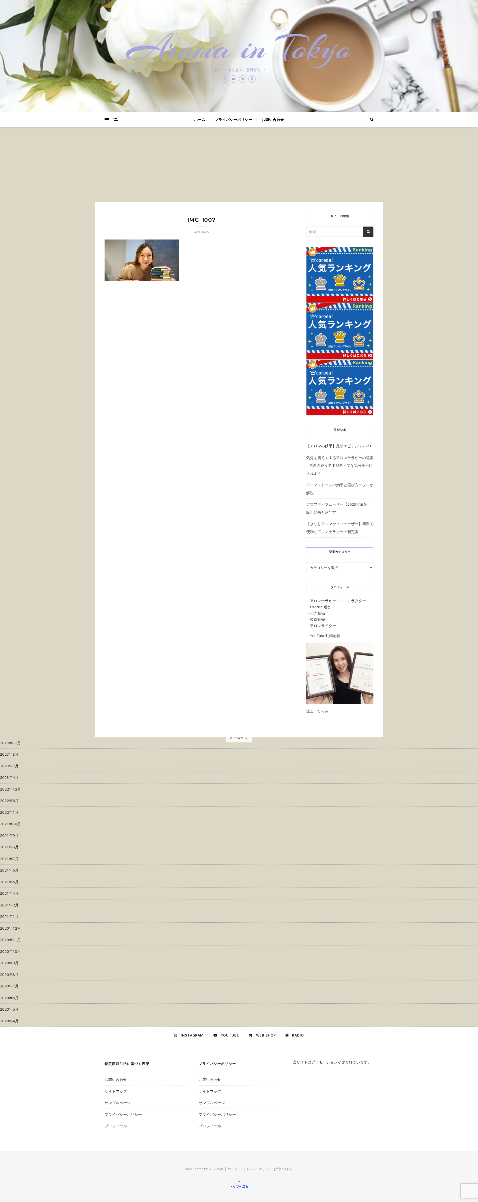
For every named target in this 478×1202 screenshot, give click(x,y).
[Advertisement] (239, 164)
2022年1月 (9, 812)
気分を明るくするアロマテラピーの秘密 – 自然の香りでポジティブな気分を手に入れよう (339, 465)
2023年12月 (10, 742)
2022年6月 (9, 800)
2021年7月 (9, 858)
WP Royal (216, 1169)
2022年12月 (10, 789)
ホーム (199, 119)
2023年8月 (9, 754)
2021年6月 (9, 870)
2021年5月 (9, 881)
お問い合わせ (273, 119)
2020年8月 (9, 974)
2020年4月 (9, 1020)
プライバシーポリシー (233, 119)
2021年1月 (9, 916)
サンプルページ (118, 1102)
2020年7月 (9, 985)
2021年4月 (9, 893)
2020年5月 (9, 1009)
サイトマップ (116, 1091)
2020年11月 (10, 939)
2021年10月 (10, 823)
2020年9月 (9, 962)
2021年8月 (9, 846)
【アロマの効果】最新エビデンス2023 (338, 445)
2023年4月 (9, 777)
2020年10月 (10, 951)
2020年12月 (10, 928)
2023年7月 (9, 765)
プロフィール (116, 1125)
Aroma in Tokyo (239, 48)
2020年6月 (9, 997)
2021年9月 (9, 835)
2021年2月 (9, 904)
